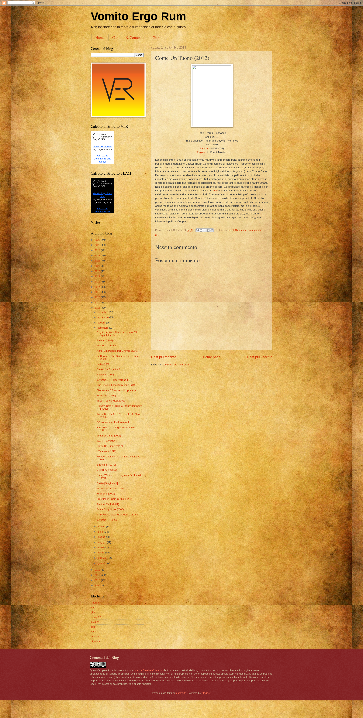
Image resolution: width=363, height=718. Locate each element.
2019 (98, 276)
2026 (98, 239)
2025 (98, 245)
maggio (102, 542)
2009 (98, 585)
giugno (102, 536)
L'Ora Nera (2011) (106, 451)
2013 (98, 307)
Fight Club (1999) (106, 395)
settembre (103, 327)
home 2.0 (96, 617)
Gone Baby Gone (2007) (110, 509)
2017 (98, 286)
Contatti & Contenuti (128, 37)
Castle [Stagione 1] (107, 483)
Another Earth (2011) (108, 504)
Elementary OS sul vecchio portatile (116, 390)
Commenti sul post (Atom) (176, 364)
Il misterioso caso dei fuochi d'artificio (118, 514)
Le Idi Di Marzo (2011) (109, 435)
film (157, 235)
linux (93, 631)
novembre (103, 317)
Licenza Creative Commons (148, 670)
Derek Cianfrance (237, 230)
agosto (102, 526)
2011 (98, 575)
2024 (98, 250)
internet (95, 622)
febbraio (102, 557)
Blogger (206, 693)
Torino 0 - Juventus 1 (108, 345)
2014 (98, 302)
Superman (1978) (106, 464)
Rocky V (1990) (105, 374)
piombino (96, 641)
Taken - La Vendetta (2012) (111, 400)
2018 (98, 281)
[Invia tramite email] (197, 230)
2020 (98, 271)
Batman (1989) (105, 340)
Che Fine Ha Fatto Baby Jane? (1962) (117, 385)
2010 (98, 580)
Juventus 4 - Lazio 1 (108, 519)
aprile (101, 547)
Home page (211, 357)
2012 (98, 569)
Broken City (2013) (107, 469)
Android (95, 602)
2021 (98, 266)
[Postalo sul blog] (201, 230)
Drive (215, 190)
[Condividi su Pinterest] (212, 230)
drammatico (254, 230)
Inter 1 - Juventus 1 (107, 440)
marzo (101, 552)
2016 (98, 292)
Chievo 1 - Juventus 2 (108, 369)
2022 (98, 260)
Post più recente (163, 357)
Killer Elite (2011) (106, 493)
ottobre (102, 322)
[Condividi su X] (204, 230)
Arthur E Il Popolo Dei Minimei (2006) (117, 350)
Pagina (204, 148)
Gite (156, 37)
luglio (101, 531)
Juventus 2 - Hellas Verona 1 (112, 379)
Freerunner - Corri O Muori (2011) (115, 498)
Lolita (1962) (103, 364)
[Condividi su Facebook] (208, 230)
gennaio (102, 563)
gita (93, 612)
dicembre (103, 312)
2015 (98, 297)
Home (100, 37)
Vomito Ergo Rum (138, 16)
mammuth (180, 693)
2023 (98, 255)
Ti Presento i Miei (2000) (110, 488)
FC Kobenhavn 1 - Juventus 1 (113, 422)
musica (95, 636)
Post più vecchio (259, 357)
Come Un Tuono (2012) (110, 446)
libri (93, 626)
